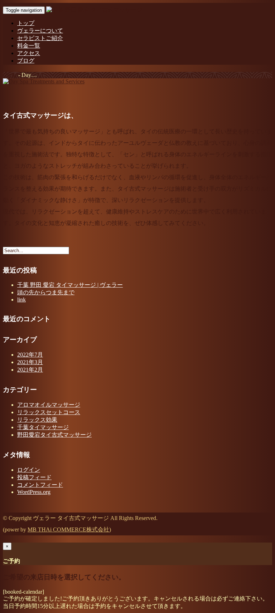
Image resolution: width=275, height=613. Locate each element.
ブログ (25, 61)
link (21, 299)
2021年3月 (30, 362)
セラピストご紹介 (40, 38)
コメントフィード (40, 485)
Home (10, 75)
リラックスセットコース (48, 412)
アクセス (28, 53)
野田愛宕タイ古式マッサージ (54, 435)
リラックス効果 (37, 420)
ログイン (28, 470)
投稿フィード (34, 477)
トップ (25, 23)
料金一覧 (28, 46)
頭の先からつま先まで (45, 292)
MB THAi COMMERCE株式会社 (68, 529)
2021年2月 (30, 370)
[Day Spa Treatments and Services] (44, 81)
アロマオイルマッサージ (48, 405)
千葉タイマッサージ (43, 427)
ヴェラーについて (40, 31)
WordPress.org (33, 492)
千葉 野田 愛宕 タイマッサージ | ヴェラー (70, 285)
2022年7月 (30, 355)
